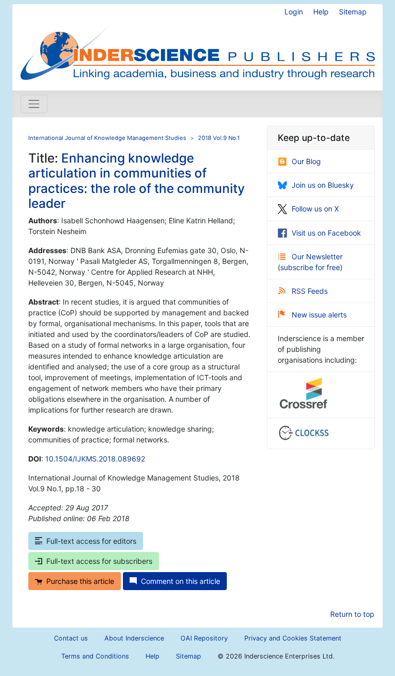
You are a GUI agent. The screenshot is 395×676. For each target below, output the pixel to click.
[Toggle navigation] (34, 104)
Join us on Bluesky (323, 185)
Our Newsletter (317, 256)
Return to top (352, 614)
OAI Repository (204, 638)
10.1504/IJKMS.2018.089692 (95, 458)
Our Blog (306, 161)
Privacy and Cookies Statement (293, 638)
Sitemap (353, 11)
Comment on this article (180, 581)
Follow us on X (315, 208)
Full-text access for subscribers (99, 561)
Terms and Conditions (95, 656)
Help (321, 11)
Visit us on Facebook (326, 232)
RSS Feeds (310, 291)
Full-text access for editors (91, 541)
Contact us (71, 638)
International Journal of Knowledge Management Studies (107, 137)
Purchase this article (80, 581)
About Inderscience (134, 638)
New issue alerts (319, 314)
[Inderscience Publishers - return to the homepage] (197, 43)
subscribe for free (310, 267)
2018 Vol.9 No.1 (219, 137)
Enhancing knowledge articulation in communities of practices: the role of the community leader (136, 180)
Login (293, 11)
